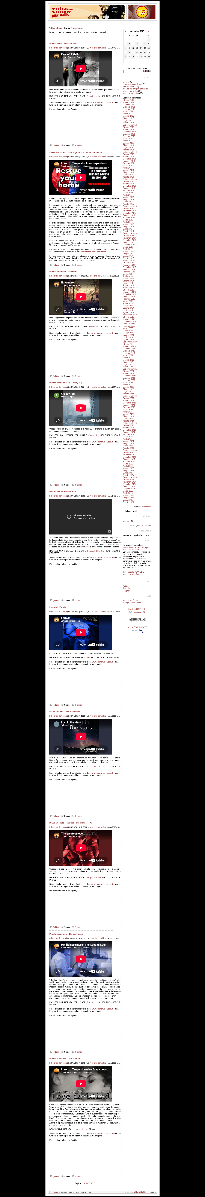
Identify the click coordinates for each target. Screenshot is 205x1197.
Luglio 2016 (128, 229)
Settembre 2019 (130, 315)
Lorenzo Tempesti (59, 48)
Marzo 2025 (128, 464)
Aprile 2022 (128, 385)
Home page (53, 1192)
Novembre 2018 (129, 292)
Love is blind (79, 1129)
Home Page (56, 28)
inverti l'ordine (77, 28)
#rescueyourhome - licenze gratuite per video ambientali (75, 152)
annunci (126, 82)
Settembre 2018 (130, 287)
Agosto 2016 (128, 231)
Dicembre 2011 (129, 104)
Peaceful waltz (93, 96)
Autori (125, 586)
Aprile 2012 (128, 114)
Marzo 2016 (128, 220)
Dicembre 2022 (129, 403)
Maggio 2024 (128, 441)
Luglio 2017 (128, 256)
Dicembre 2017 (129, 267)
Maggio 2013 (128, 143)
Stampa (78, 146)
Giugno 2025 (128, 470)
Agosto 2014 (128, 177)
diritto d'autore (129, 86)
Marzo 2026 (128, 491)
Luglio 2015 (128, 202)
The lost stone (93, 1002)
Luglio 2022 (128, 391)
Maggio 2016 (128, 224)
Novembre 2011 (129, 102)
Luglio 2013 (128, 147)
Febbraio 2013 (129, 136)
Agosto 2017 (128, 258)
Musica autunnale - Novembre (63, 271)
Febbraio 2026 (129, 489)
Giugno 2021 (128, 362)
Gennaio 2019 (129, 296)
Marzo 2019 (128, 301)
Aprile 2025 (128, 466)
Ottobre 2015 (128, 208)
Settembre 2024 (130, 450)
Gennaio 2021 (129, 351)
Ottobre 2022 (128, 398)
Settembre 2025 (130, 477)
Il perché (126, 588)
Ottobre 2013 (128, 154)
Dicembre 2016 (129, 240)
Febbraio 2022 (129, 380)
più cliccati (146, 507)
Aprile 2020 (128, 330)
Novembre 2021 (129, 373)
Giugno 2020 (128, 335)
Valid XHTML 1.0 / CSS (137, 627)
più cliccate (146, 525)
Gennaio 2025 (129, 459)
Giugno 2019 (128, 308)
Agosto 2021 (128, 367)
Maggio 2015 (128, 197)
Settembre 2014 (130, 179)
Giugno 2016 (128, 226)
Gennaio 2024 (129, 432)
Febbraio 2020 (129, 326)
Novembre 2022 (129, 400)
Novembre (93, 326)
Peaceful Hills (93, 551)
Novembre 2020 (129, 346)
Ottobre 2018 (128, 290)
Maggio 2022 (128, 387)
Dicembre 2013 (129, 159)
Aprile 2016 (128, 222)
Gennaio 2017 (129, 242)
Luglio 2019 (128, 310)
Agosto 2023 (128, 421)
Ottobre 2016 (128, 235)
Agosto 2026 (128, 502)
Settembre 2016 (130, 233)
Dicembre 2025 (129, 484)
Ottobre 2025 (128, 479)
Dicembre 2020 (129, 348)
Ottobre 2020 (128, 344)
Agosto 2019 (128, 312)
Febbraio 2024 (129, 434)
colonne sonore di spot (132, 84)
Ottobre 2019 (128, 317)
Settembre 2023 (130, 423)
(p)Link (55, 146)
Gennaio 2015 (129, 188)
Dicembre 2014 (129, 186)
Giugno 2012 (128, 118)
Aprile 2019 (128, 303)
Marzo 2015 (128, 193)
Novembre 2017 (129, 265)
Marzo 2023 (128, 409)
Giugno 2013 (128, 145)
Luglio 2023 (128, 418)
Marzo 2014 (128, 165)
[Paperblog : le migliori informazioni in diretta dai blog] (137, 633)
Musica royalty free (131, 574)
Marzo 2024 (128, 437)
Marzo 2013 (128, 138)
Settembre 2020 (130, 342)
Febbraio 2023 (129, 407)
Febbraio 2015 (129, 190)
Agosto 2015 (128, 204)
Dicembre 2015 (129, 213)
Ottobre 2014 (128, 181)
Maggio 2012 (128, 116)
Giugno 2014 (128, 172)
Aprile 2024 (128, 439)
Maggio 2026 (128, 495)
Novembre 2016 (129, 238)
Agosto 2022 (128, 394)
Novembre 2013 (129, 156)
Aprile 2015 (128, 195)
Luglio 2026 (128, 500)
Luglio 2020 (128, 337)
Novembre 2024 (129, 455)
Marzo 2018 (128, 274)
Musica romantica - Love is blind (64, 1059)
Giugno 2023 (128, 416)
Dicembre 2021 (129, 376)
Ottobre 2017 (128, 263)
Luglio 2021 (128, 364)
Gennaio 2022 (129, 378)
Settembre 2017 (130, 260)
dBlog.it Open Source (132, 602)
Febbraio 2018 (129, 272)
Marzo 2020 (128, 328)
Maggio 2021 (128, 360)
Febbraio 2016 (129, 217)
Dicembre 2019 (129, 321)
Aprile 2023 (128, 412)
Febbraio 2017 (129, 245)
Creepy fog (93, 435)
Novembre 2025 (129, 482)
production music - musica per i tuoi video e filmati (136, 548)
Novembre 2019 (129, 319)
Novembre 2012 (129, 129)
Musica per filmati (130, 600)
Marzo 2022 (128, 382)
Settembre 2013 (130, 152)
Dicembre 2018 (129, 294)
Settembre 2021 (130, 369)
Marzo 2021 (128, 355)
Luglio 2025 (128, 473)
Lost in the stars (93, 766)
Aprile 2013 (128, 141)
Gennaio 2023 (129, 405)
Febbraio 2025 (129, 461)
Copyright (127, 590)
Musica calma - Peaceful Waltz (63, 43)
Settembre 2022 (130, 396)
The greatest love (93, 878)
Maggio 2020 (128, 333)
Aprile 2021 (128, 357)
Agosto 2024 (128, 448)
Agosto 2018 (128, 285)
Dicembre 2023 (129, 430)
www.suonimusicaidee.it (102, 103)
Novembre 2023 (129, 428)
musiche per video (98, 48)
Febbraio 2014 (129, 163)
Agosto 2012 (128, 123)
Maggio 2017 (128, 251)
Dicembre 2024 (129, 457)
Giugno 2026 (128, 498)
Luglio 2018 (128, 283)
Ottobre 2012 (128, 127)
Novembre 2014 (129, 184)
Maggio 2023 (128, 414)
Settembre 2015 (130, 206)
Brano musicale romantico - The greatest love (70, 823)
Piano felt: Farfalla (57, 607)
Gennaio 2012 (129, 107)
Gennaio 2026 (129, 486)
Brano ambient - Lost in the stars (64, 712)
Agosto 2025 (128, 475)
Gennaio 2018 (129, 269)
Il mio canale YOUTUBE (133, 572)
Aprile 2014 (128, 168)
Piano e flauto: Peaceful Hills (62, 492)
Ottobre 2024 (128, 452)
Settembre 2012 (130, 125)
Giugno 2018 (128, 281)
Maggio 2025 (128, 468)
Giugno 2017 (128, 254)
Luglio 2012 (128, 120)
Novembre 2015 (129, 211)
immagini (127, 521)
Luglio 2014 (128, 174)
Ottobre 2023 (128, 425)
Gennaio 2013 (129, 134)
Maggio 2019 (128, 306)
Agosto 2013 (128, 150)
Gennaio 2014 (129, 161)
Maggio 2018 (128, 278)
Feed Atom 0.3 (138, 612)
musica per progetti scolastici (135, 89)
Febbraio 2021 (129, 353)
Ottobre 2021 (128, 371)
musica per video (130, 91)
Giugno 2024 (128, 443)
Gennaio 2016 (129, 215)
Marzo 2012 (128, 111)
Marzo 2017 (128, 247)
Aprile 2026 (128, 493)
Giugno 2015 (128, 199)
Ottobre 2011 (128, 100)
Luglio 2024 (128, 446)
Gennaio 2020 (129, 324)
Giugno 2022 (128, 389)
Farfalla (87, 657)
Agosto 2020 (128, 339)
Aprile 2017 (128, 249)
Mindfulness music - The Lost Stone (66, 934)
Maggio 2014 (128, 170)
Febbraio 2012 (129, 109)
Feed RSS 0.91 (139, 609)
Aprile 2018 (128, 276)
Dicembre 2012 (129, 132)
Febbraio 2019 (129, 299)
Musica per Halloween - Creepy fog (65, 383)
